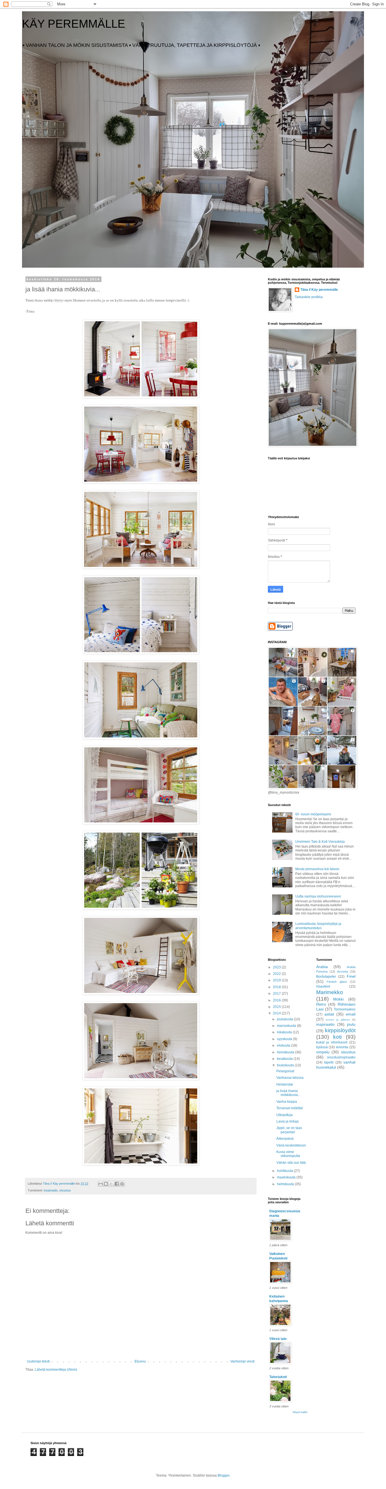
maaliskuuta (286, 1177)
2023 (277, 967)
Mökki (338, 999)
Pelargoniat (285, 1071)
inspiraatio (51, 1190)
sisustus (65, 1190)
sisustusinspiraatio (341, 1057)
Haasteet (323, 986)
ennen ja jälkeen (338, 1019)
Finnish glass (337, 981)
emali (350, 1014)
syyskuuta (285, 1039)
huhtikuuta (285, 1171)
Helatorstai (284, 1084)
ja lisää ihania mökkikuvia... (288, 1093)
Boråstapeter (326, 977)
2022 (277, 974)
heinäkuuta (286, 1052)
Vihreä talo (278, 1339)
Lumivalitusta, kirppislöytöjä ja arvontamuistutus (318, 926)
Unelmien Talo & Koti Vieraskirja (320, 842)
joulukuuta (285, 1019)
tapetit (328, 1062)
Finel (351, 976)
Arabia (322, 966)
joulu (351, 1024)
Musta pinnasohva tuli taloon (317, 869)
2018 (277, 987)
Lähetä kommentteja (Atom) (56, 1370)
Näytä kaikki (300, 1412)
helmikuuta (286, 1184)
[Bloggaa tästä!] (106, 1184)
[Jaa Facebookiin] (117, 1184)
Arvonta (342, 971)
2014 (277, 1013)
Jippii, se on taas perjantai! (289, 1130)
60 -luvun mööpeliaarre (313, 814)
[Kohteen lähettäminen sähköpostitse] (100, 1184)
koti (337, 1037)
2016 (277, 1000)
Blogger (223, 1475)
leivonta (342, 1047)
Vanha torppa (286, 1102)
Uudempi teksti (38, 1361)
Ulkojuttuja (284, 1115)
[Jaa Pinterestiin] (122, 1184)
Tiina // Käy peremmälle (319, 290)
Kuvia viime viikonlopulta (288, 1154)
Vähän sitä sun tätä (291, 1163)
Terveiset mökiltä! (289, 1108)
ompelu (322, 1052)
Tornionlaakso (344, 1009)
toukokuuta (286, 1065)
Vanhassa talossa (289, 1078)
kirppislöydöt (340, 1030)
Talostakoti (278, 1377)
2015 (277, 1007)
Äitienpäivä (285, 1139)
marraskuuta (287, 1026)
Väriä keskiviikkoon (291, 1145)
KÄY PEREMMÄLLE (73, 24)
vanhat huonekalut (336, 1064)
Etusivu (140, 1361)
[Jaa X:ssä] (111, 1184)
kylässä (322, 1047)
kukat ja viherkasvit (332, 1042)
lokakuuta (285, 1032)
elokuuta (284, 1045)
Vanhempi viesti (242, 1361)
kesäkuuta (285, 1059)
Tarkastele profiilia (309, 297)
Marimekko (329, 992)
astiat (329, 1014)
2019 (277, 980)
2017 (277, 993)
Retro (321, 1004)
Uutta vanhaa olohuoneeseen (318, 896)
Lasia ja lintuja (287, 1121)
